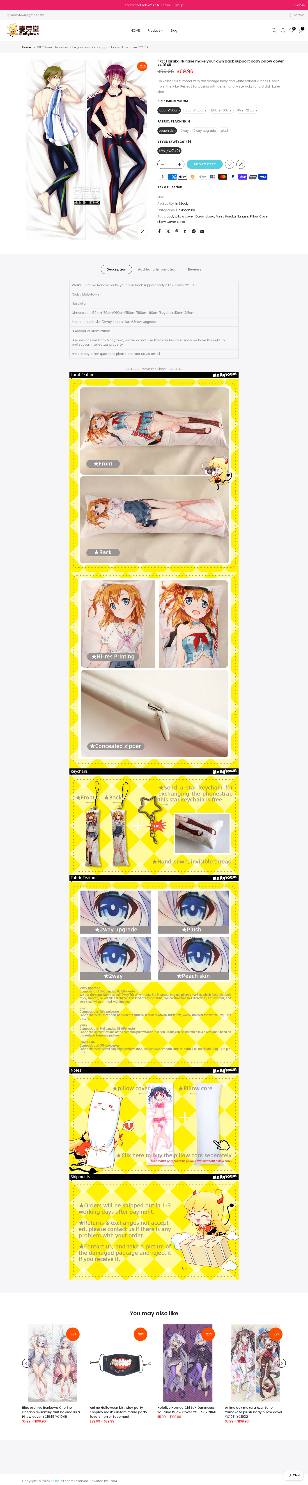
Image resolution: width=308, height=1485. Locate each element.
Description (116, 269)
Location (299, 15)
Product (154, 30)
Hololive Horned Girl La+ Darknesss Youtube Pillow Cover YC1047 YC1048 (187, 1409)
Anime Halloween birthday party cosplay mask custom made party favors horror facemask (118, 1412)
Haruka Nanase (236, 216)
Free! (219, 216)
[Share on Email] (202, 231)
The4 (113, 1481)
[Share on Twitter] (168, 231)
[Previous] (26, 1363)
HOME (135, 30)
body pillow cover (180, 216)
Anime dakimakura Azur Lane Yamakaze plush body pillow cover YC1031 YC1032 (254, 1412)
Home (26, 47)
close (9, 5)
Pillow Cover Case (171, 222)
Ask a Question (169, 187)
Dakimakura (185, 210)
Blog (174, 30)
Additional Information (157, 269)
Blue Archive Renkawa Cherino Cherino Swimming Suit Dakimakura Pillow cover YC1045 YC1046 (51, 1412)
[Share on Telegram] (194, 231)
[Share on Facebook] (159, 231)
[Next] (281, 1363)
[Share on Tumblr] (185, 231)
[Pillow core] (154, 1124)
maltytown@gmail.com (27, 15)
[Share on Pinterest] (177, 231)
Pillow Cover (259, 216)
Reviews (194, 269)
